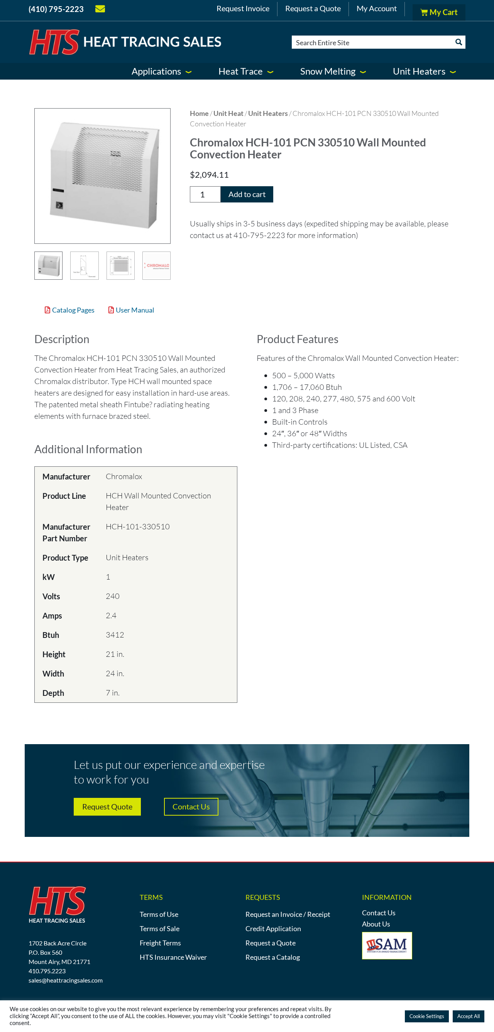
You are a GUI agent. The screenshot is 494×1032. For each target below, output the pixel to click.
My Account (377, 8)
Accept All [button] (468, 1016)
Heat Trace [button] (240, 71)
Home (199, 113)
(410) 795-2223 (56, 9)
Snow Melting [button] (327, 71)
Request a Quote (313, 8)
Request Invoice (243, 8)
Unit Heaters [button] (419, 71)
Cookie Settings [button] (426, 1016)
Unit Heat (228, 113)
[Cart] (439, 12)
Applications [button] (156, 71)
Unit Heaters (268, 113)
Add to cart (247, 194)
